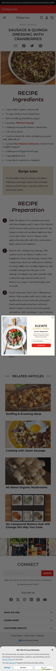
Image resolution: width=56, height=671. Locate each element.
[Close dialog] (53, 317)
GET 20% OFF (41, 345)
